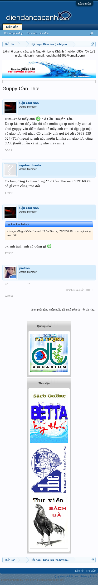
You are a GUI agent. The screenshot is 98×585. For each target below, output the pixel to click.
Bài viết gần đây (13, 33)
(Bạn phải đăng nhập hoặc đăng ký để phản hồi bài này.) (63, 309)
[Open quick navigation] (92, 44)
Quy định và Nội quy (66, 576)
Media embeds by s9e (51, 579)
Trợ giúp (91, 570)
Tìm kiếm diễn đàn (38, 33)
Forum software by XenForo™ (19, 579)
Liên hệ (79, 570)
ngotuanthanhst (30, 165)
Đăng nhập (84, 3)
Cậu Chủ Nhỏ (29, 103)
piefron (24, 268)
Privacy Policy (88, 576)
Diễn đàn (12, 27)
